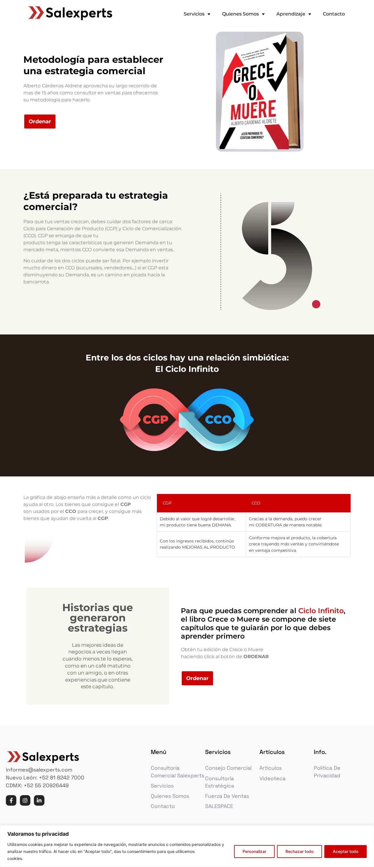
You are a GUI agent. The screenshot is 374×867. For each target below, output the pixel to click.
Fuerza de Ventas (227, 796)
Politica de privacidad (327, 771)
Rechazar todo (299, 851)
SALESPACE (219, 806)
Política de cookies (43, 858)
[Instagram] (25, 800)
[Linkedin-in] (39, 800)
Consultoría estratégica (219, 782)
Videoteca (272, 778)
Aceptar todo (345, 851)
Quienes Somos (240, 14)
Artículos (270, 767)
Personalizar (254, 851)
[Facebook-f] (11, 800)
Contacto (334, 14)
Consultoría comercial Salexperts (177, 771)
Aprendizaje (290, 14)
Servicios (194, 14)
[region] (187, 846)
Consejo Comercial (228, 767)
